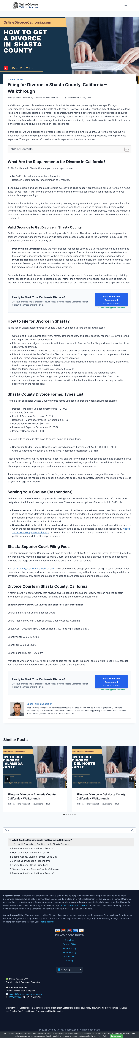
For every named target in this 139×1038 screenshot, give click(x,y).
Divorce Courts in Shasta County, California (35, 869)
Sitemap (69, 960)
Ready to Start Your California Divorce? (33, 848)
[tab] (64, 814)
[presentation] (35, 767)
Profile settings (47, 921)
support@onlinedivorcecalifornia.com (25, 994)
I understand (116, 1036)
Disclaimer (69, 940)
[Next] (131, 779)
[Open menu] (125, 5)
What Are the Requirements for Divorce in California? (42, 840)
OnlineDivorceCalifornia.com (73, 905)
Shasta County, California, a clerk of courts (33, 568)
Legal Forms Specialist (20, 98)
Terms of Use (69, 944)
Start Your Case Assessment (111, 299)
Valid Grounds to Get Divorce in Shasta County (43, 844)
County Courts (15, 79)
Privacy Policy (69, 948)
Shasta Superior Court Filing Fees (30, 865)
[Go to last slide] (7, 779)
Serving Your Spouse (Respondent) (31, 860)
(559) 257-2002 (16, 997)
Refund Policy (69, 952)
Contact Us (69, 956)
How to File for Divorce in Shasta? (30, 852)
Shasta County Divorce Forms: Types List (34, 856)
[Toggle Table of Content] (125, 149)
